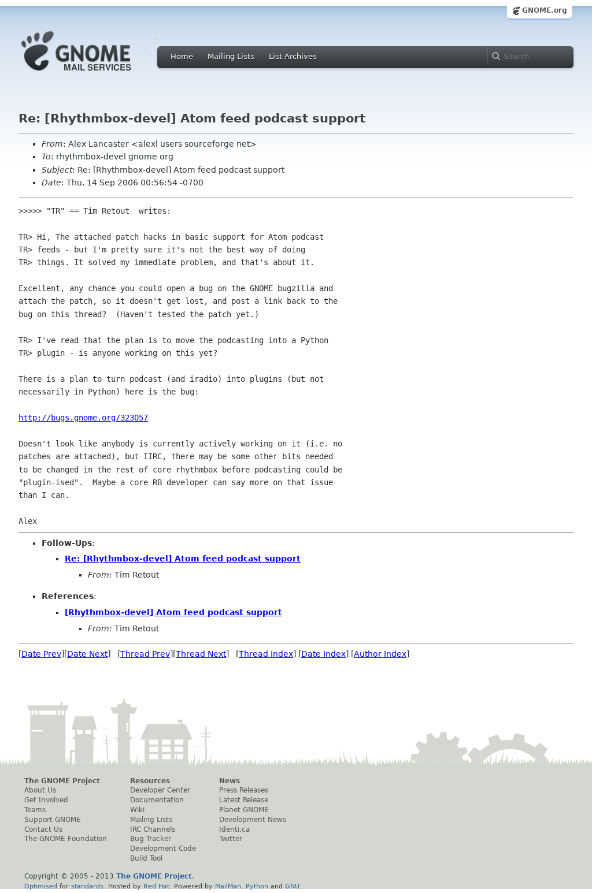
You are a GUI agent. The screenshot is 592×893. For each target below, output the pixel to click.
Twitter (230, 839)
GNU (292, 886)
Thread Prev (145, 653)
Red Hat (156, 886)
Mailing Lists (231, 56)
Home (182, 56)
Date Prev (41, 653)
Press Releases (243, 790)
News (229, 781)
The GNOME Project (62, 781)
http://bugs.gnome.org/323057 (83, 417)
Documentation (157, 800)
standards (87, 886)
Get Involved (46, 800)
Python (257, 886)
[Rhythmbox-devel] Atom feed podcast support (173, 612)
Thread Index (266, 653)
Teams (35, 810)
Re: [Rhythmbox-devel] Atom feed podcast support (183, 558)
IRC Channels (152, 829)
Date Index (323, 653)
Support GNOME (52, 820)
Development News (252, 820)
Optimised (40, 886)
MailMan (228, 886)
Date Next (87, 653)
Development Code (163, 848)
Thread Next (201, 653)
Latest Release (243, 800)
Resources (150, 781)
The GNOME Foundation (65, 839)
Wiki (137, 810)
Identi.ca (234, 829)
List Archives (293, 56)
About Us (40, 790)
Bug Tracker (150, 839)
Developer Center (160, 790)
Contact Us (43, 829)
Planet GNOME (244, 810)
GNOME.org (544, 10)
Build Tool (146, 858)
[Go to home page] (93, 73)
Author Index (380, 653)
